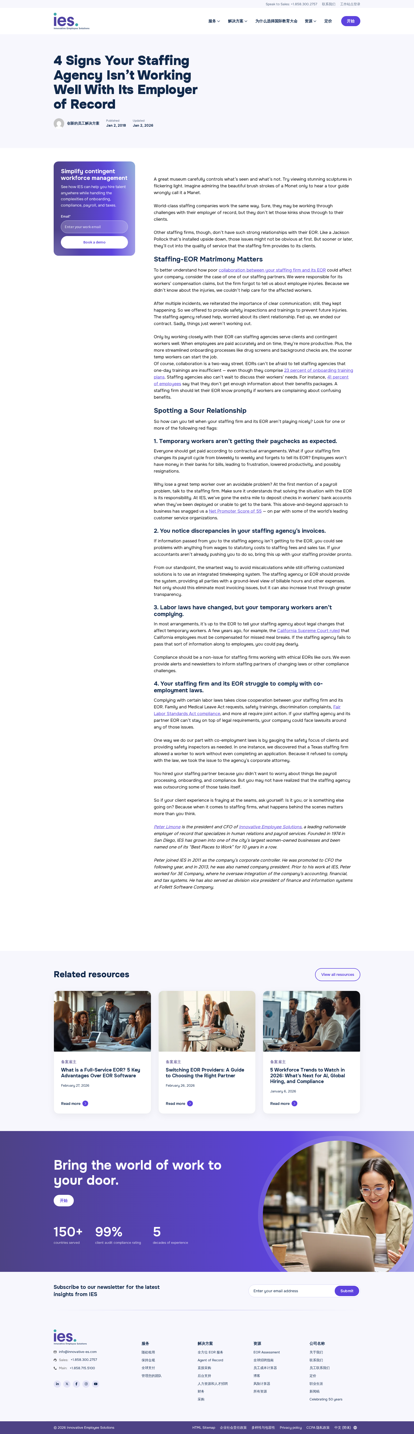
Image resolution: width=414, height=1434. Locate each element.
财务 (201, 1391)
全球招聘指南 (263, 1360)
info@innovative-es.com (78, 1352)
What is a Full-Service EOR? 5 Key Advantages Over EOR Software (100, 1073)
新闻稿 (315, 1391)
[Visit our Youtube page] (95, 1384)
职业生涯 (316, 1383)
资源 (308, 21)
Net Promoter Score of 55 (235, 511)
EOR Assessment (266, 1352)
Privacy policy (291, 1427)
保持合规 (148, 1360)
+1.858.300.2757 (84, 1359)
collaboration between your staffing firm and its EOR (272, 270)
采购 (201, 1399)
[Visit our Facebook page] (76, 1384)
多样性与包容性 (263, 1427)
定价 (328, 21)
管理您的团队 (152, 1376)
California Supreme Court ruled (308, 630)
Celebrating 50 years (326, 1399)
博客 (256, 1376)
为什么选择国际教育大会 (276, 21)
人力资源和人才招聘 (213, 1383)
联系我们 (316, 1360)
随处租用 (148, 1352)
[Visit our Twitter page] (66, 1384)
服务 (212, 21)
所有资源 (260, 1391)
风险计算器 (261, 1383)
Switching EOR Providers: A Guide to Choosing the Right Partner (205, 1073)
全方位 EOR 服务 (210, 1352)
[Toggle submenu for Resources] (314, 21)
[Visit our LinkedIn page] (57, 1384)
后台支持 (204, 1376)
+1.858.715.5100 (82, 1368)
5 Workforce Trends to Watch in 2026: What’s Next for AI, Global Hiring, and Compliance (307, 1075)
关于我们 (316, 1352)
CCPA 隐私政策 (318, 1427)
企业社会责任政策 (233, 1427)
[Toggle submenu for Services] (218, 21)
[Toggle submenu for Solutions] (245, 21)
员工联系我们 (320, 1368)
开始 (351, 21)
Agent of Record (210, 1360)
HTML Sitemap (203, 1427)
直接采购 (204, 1368)
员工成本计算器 (265, 1368)
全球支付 (148, 1368)
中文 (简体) (342, 1427)
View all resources (337, 974)
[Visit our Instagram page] (86, 1384)
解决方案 (235, 21)
